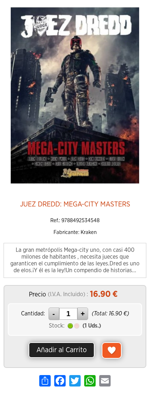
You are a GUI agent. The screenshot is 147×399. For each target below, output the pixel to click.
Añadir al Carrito (61, 350)
